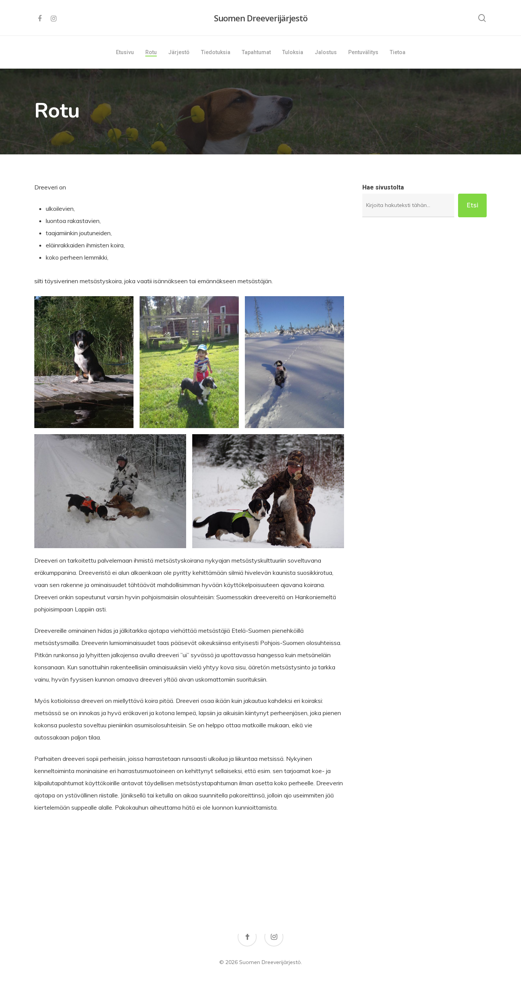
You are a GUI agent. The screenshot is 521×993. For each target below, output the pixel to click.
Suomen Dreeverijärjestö (260, 18)
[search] (482, 18)
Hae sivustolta (383, 187)
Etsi (472, 205)
